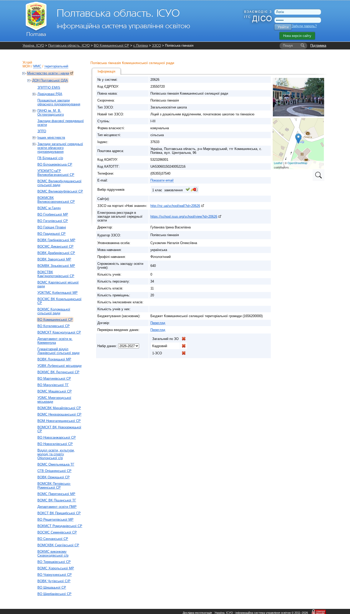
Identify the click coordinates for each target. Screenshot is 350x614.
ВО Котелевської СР (53, 326)
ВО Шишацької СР (51, 587)
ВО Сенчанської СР (52, 539)
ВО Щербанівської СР (54, 594)
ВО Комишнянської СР (111, 45)
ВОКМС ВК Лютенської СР (58, 372)
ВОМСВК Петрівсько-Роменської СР (54, 485)
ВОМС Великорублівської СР (60, 191)
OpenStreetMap (297, 163)
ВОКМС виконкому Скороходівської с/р (52, 553)
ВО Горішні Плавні (51, 227)
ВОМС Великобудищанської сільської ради (59, 183)
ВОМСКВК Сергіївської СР (58, 545)
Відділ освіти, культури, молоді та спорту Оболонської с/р (56, 454)
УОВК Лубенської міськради (59, 366)
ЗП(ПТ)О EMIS (48, 87)
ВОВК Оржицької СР (53, 477)
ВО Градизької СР (51, 234)
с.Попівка (140, 45)
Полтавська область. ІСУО (69, 45)
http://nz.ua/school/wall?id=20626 (175, 206)
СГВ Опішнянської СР (54, 471)
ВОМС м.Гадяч (49, 208)
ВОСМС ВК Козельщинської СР (59, 301)
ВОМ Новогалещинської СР (59, 421)
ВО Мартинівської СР (54, 378)
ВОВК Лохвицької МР (54, 359)
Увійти (283, 27)
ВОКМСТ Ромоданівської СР (59, 526)
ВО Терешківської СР (54, 562)
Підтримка (318, 45)
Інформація (106, 71)
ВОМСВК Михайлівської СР (59, 408)
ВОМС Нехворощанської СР (59, 414)
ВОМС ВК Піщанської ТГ (56, 500)
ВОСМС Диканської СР (55, 246)
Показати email (161, 180)
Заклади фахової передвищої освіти (60, 123)
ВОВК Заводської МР (54, 259)
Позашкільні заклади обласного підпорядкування (58, 102)
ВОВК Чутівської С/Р (53, 581)
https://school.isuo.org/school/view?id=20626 (183, 216)
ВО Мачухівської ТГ (53, 385)
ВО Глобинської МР (52, 214)
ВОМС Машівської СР (54, 391)
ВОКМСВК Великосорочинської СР (56, 200)
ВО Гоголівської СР (52, 221)
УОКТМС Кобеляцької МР (57, 293)
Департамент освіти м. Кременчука (55, 341)
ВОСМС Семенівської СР (57, 532)
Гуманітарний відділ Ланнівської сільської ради (58, 351)
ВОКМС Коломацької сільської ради (53, 311)
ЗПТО (41, 131)
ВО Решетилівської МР (55, 519)
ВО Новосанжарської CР (56, 437)
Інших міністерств (51, 137)
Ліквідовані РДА (49, 94)
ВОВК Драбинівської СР (56, 253)
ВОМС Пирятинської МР (56, 494)
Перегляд (157, 323)
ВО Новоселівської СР (55, 444)
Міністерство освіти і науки (48, 73)
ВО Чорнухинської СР (54, 575)
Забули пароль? (304, 26)
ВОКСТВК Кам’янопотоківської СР (55, 274)
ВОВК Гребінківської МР (56, 240)
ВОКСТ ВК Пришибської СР (59, 513)
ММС (37, 66)
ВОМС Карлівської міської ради (58, 284)
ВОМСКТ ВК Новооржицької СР (59, 429)
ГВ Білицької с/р (50, 158)
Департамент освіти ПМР (57, 507)
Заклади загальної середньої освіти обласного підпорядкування (60, 148)
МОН (26, 66)
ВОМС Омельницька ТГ (55, 464)
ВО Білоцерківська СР (54, 164)
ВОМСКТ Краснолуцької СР (59, 332)
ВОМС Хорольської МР (55, 568)
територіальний (56, 66)
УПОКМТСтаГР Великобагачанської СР (55, 173)
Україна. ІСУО (33, 45)
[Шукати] (303, 45)
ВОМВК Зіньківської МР (56, 266)
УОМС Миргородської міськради (54, 400)
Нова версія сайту (297, 36)
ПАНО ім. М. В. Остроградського (50, 112)
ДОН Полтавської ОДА (50, 80)
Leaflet (278, 163)
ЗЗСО (156, 45)
